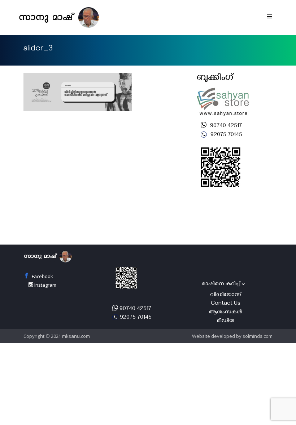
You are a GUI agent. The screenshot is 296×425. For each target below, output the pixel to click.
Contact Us (225, 304)
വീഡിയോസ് (225, 295)
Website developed (213, 336)
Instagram (44, 285)
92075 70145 (225, 135)
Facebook (42, 276)
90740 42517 (225, 126)
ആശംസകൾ (225, 312)
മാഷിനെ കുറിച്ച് (221, 284)
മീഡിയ (225, 321)
